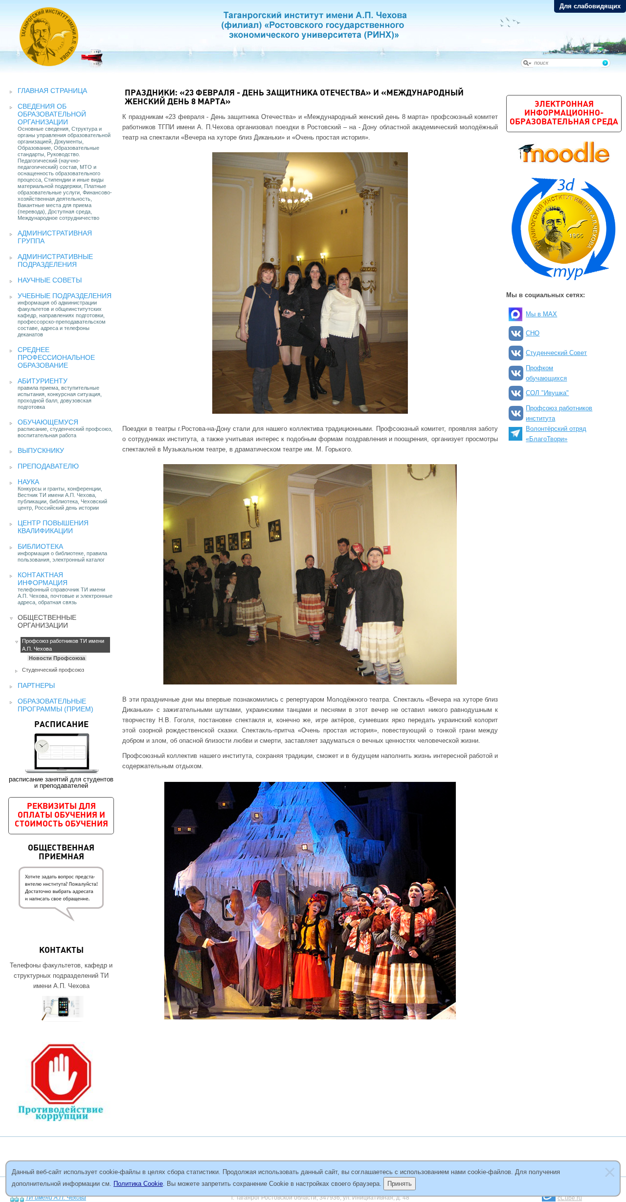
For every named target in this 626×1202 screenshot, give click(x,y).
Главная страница (52, 90)
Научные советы (50, 280)
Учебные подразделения (65, 296)
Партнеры (36, 685)
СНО (532, 333)
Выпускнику (41, 450)
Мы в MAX (541, 314)
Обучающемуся (48, 422)
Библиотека (40, 546)
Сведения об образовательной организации (52, 114)
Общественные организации (47, 621)
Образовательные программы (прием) (55, 705)
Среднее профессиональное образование (56, 357)
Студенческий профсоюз (53, 670)
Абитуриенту (42, 381)
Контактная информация (42, 579)
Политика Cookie (138, 1183)
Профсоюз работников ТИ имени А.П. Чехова (63, 645)
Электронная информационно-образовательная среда (564, 113)
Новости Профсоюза (57, 658)
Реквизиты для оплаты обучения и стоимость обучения (61, 815)
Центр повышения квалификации (53, 527)
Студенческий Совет (556, 352)
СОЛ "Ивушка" (547, 393)
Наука (28, 482)
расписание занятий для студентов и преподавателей (61, 755)
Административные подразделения (55, 260)
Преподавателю (48, 466)
